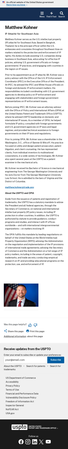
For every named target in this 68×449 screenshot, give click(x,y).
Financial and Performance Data (22, 393)
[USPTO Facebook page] (20, 443)
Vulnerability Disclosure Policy (21, 397)
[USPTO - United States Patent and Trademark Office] (34, 429)
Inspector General (15, 405)
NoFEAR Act (12, 409)
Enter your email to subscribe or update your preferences (32, 355)
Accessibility (12, 382)
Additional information (15, 336)
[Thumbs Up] (30, 325)
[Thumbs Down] (35, 325)
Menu (42, 17)
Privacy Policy (13, 386)
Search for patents (35, 366)
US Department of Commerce (21, 378)
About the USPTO (13, 366)
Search (61, 17)
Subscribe (55, 360)
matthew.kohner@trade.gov (19, 187)
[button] (14, 332)
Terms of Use (12, 389)
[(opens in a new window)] (27, 443)
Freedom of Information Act (20, 401)
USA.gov (10, 413)
